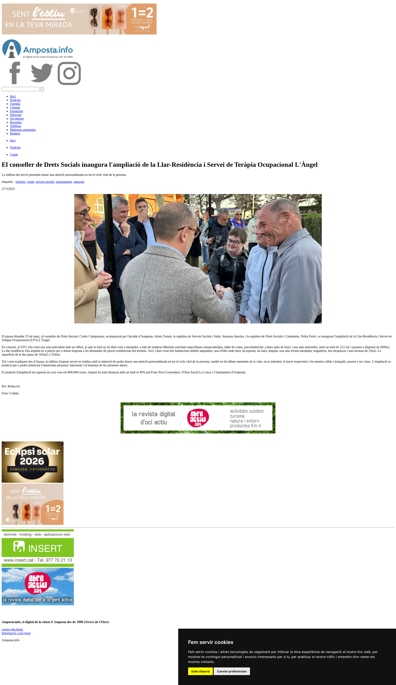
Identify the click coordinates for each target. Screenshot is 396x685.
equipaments (64, 181)
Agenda (15, 103)
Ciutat (14, 154)
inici (12, 140)
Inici (13, 96)
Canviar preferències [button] (232, 671)
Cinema (15, 107)
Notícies (15, 100)
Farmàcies (16, 111)
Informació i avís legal (16, 633)
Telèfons (15, 126)
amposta (79, 181)
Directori (15, 115)
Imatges (15, 133)
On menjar (17, 118)
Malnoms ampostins (23, 129)
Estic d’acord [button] (200, 671)
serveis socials (45, 181)
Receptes (16, 122)
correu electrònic (12, 629)
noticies (20, 181)
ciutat (30, 181)
